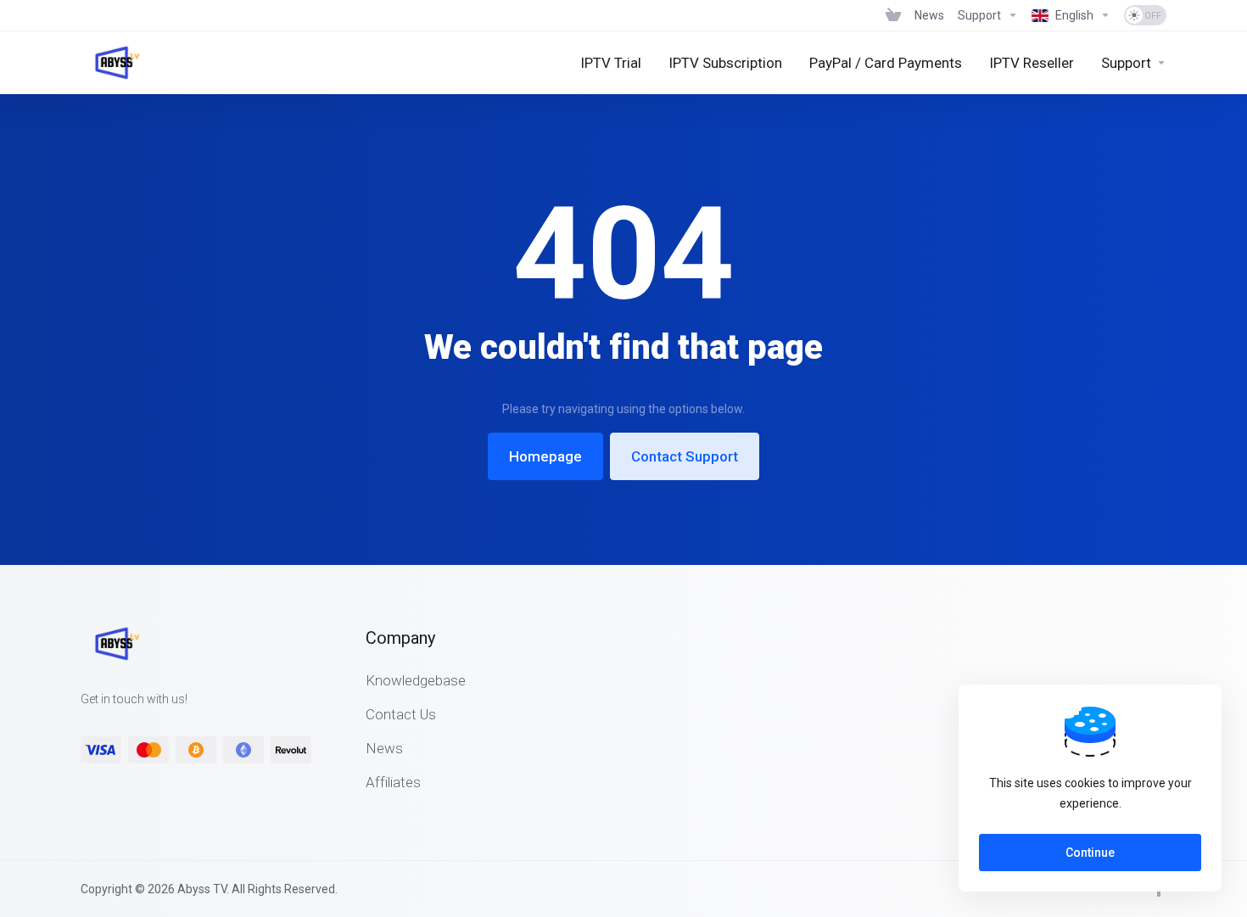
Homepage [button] (545, 456)
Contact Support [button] (684, 456)
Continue (1090, 852)
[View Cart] (893, 15)
